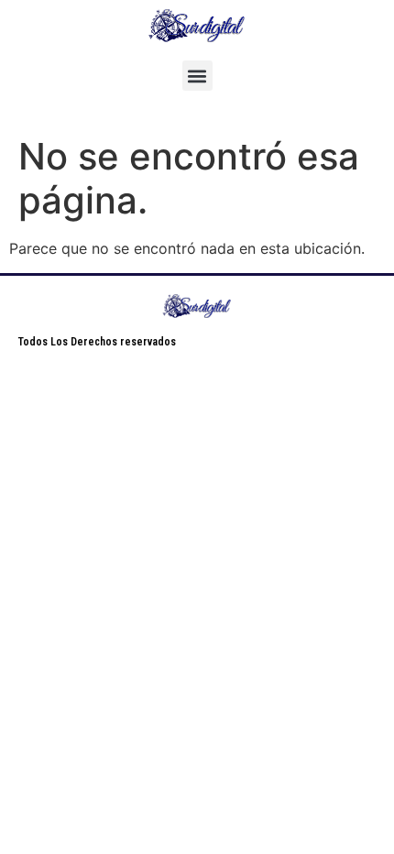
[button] (197, 75)
